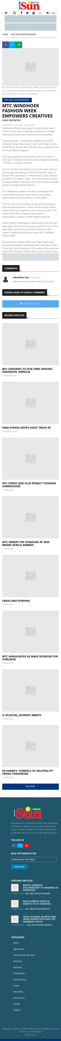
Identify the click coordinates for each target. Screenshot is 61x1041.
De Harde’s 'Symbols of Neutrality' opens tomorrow (27, 772)
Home (5, 34)
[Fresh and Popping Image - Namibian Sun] (30, 576)
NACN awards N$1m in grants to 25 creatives (37, 902)
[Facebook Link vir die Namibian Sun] (14, 846)
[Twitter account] (27, 13)
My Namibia (36, 1032)
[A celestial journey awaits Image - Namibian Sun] (30, 690)
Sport (16, 943)
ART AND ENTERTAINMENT (23, 34)
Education (18, 992)
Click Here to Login (31, 304)
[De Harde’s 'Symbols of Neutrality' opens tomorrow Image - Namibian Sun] (30, 746)
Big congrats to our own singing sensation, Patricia (27, 370)
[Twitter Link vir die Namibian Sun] (20, 846)
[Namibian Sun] (33, 812)
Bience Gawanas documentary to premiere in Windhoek (40, 887)
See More (30, 786)
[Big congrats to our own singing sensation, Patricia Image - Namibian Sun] (30, 344)
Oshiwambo (19, 973)
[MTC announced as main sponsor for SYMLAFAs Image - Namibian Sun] (30, 632)
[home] (30, 5)
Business (17, 967)
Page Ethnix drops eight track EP (26, 427)
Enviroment (19, 998)
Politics (17, 1010)
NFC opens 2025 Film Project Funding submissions (29, 484)
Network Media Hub (30, 1029)
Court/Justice (19, 980)
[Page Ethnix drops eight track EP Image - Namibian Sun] (30, 403)
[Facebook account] (21, 13)
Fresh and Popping (16, 600)
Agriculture (18, 949)
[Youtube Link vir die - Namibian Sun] (27, 846)
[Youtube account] (33, 13)
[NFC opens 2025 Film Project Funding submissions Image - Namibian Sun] (30, 458)
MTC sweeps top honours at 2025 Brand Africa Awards (25, 543)
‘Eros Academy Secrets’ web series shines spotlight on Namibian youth (39, 919)
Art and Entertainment (24, 955)
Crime (16, 986)
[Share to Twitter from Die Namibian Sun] (12, 44)
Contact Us (30, 1035)
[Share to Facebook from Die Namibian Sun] (5, 44)
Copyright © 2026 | (11, 1029)
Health (16, 1004)
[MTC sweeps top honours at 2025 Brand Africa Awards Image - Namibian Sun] (30, 517)
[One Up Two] (39, 13)
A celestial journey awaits (21, 715)
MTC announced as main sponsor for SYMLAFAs (30, 658)
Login (52, 13)
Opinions (17, 961)
